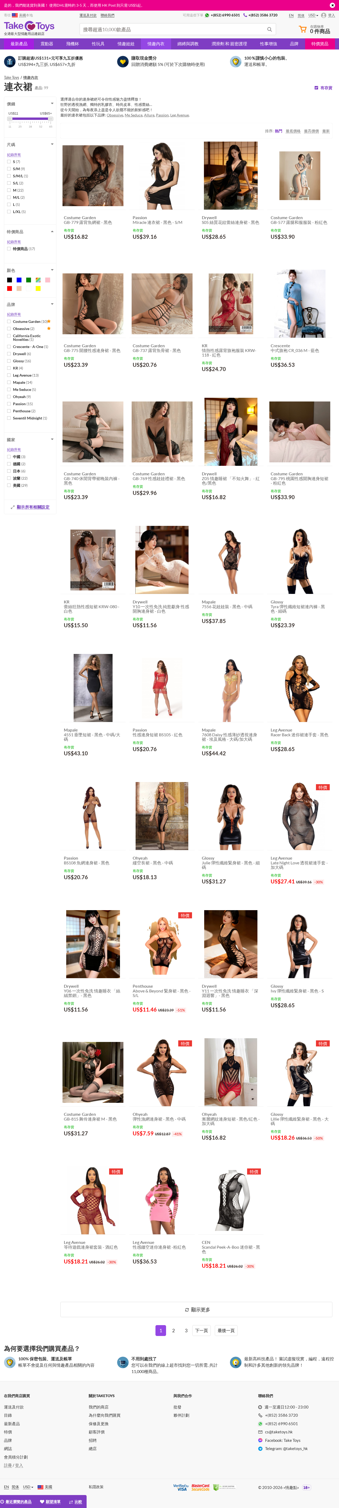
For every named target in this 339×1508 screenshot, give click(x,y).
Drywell (22, 353)
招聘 (93, 1440)
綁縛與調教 (188, 43)
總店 (93, 1448)
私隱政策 (96, 1486)
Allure (149, 115)
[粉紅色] (47, 280)
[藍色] (19, 280)
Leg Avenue (26, 375)
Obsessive (23, 328)
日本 (19, 471)
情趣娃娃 (126, 43)
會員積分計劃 (16, 1457)
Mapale (22, 382)
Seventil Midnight (30, 418)
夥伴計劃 (181, 1415)
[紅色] (9, 288)
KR (18, 368)
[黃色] (38, 288)
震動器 (47, 43)
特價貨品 (319, 43)
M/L (19, 197)
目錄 (8, 1415)
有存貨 (326, 88)
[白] (28, 288)
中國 (19, 456)
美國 (20, 485)
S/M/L (20, 176)
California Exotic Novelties (27, 337)
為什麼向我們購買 (105, 1415)
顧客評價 (97, 1431)
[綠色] (28, 280)
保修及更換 (99, 1423)
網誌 (8, 1448)
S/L (18, 183)
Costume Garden (30, 321)
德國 (19, 464)
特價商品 (24, 248)
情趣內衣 (156, 43)
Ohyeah (22, 396)
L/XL (19, 211)
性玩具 (98, 43)
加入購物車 (79, 249)
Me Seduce (24, 389)
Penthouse (24, 411)
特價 (8, 1431)
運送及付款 (14, 1407)
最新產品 (19, 43)
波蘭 (20, 478)
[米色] (19, 288)
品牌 (294, 43)
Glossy (22, 361)
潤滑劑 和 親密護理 (229, 43)
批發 (177, 1407)
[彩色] (38, 280)
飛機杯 (72, 43)
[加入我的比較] (119, 249)
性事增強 (268, 43)
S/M (19, 168)
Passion (23, 403)
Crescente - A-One (30, 346)
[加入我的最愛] (112, 250)
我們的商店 (99, 1407)
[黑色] (9, 280)
